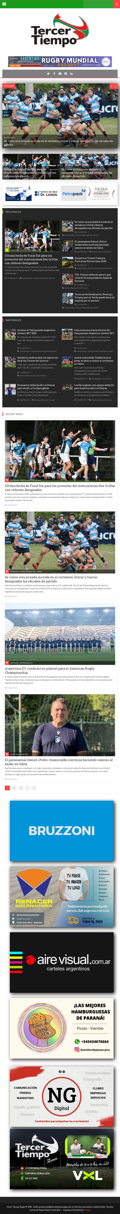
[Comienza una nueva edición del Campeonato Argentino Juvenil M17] (67, 334)
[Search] (116, 4)
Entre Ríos (107, 252)
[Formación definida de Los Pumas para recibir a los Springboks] (10, 389)
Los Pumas (107, 378)
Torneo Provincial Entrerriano (100, 268)
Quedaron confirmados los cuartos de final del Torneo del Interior (37, 359)
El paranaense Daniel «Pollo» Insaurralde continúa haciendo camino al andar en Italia (92, 244)
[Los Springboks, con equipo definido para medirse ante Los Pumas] (67, 387)
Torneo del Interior (38, 375)
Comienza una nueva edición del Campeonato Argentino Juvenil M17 (94, 332)
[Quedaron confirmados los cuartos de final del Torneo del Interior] (10, 361)
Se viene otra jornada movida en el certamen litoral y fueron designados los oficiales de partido (94, 225)
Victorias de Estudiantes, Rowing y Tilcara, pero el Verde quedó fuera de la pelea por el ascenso (95, 297)
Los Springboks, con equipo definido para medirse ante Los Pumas (94, 387)
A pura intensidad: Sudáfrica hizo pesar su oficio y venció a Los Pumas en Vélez (93, 360)
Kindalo (87, 1210)
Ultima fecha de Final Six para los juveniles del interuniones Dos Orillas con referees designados (31, 259)
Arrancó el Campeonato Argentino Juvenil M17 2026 (36, 332)
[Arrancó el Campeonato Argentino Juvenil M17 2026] (10, 334)
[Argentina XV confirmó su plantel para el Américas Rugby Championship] (60, 634)
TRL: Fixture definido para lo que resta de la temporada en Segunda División (93, 277)
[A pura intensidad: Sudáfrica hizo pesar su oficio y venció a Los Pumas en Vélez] (67, 361)
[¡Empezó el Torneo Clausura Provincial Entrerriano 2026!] (67, 262)
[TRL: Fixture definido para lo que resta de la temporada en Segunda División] (67, 278)
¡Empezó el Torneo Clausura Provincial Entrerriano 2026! (90, 260)
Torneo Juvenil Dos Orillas (30, 250)
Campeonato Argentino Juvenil (44, 351)
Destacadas (14, 250)
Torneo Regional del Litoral (86, 235)
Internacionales (26, 663)
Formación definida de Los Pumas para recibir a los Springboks (36, 387)
